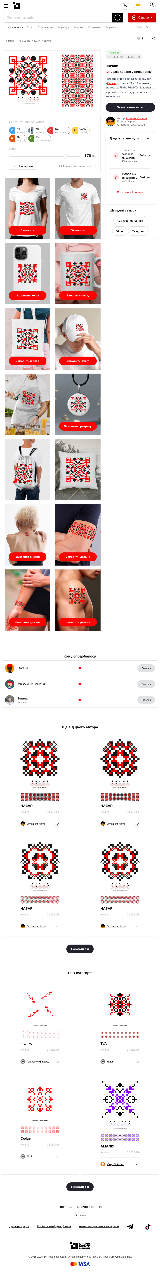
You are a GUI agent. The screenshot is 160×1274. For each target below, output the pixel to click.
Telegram (138, 231)
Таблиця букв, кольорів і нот (78, 166)
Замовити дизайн (27, 556)
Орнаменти (24, 41)
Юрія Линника (123, 1256)
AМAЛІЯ (107, 1146)
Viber (119, 231)
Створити (145, 17)
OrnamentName (77, 1256)
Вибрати (145, 155)
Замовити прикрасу (78, 426)
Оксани (48, 41)
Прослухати (25, 166)
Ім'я (108, 71)
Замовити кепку (78, 360)
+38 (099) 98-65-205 (130, 220)
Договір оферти (19, 1226)
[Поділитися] (149, 38)
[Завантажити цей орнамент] (57, 823)
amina (80, 27)
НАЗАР (26, 806)
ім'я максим (46, 27)
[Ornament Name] (16, 4)
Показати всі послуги (130, 192)
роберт (112, 27)
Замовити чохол (27, 295)
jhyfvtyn (65, 27)
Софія (25, 1138)
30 (30, 27)
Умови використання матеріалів (99, 1226)
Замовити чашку (78, 295)
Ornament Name (136, 118)
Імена (37, 41)
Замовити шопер (27, 360)
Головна (9, 41)
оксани (82, 1215)
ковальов (96, 27)
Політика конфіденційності (54, 1226)
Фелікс (26, 1044)
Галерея (146, 668)
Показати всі (80, 948)
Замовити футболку (27, 232)
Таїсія (105, 1044)
